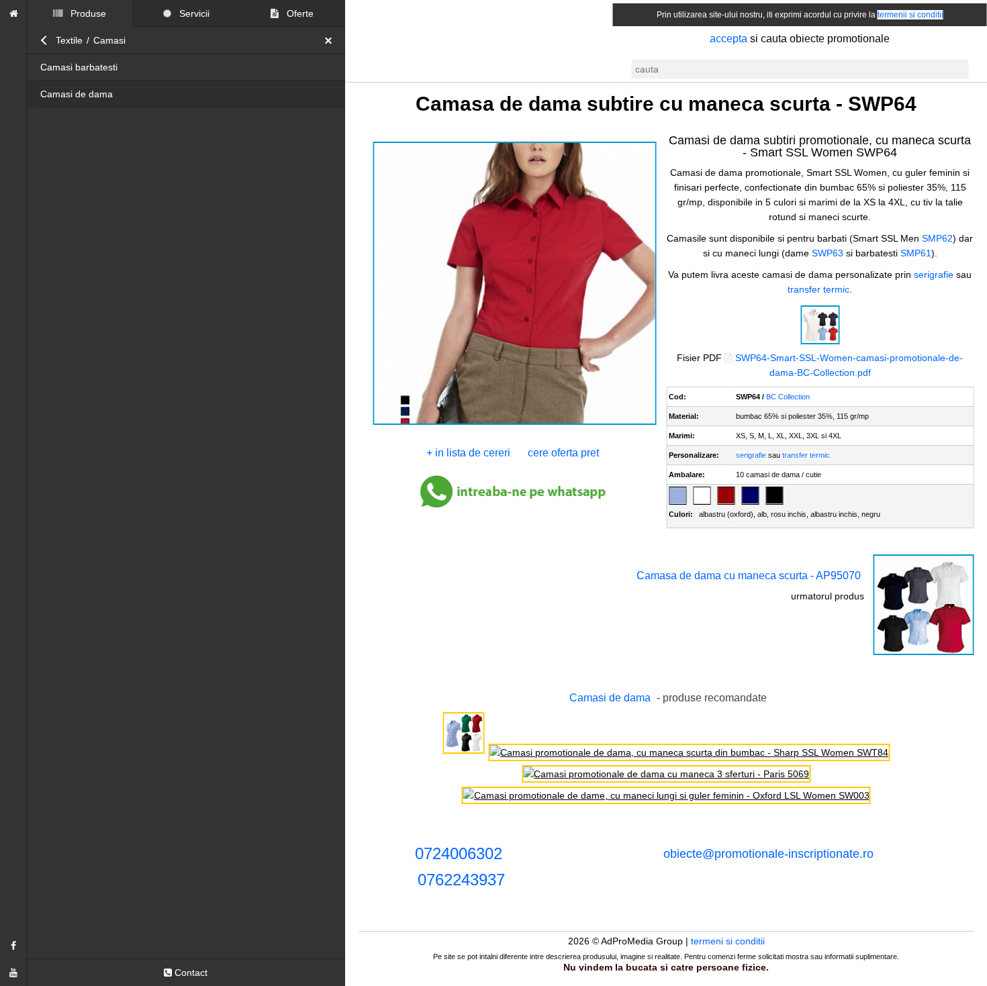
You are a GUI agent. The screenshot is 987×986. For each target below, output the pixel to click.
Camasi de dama (76, 94)
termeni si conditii (728, 941)
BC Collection (788, 397)
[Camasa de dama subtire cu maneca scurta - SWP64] (515, 423)
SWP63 (827, 253)
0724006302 (458, 853)
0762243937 (461, 880)
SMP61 (915, 253)
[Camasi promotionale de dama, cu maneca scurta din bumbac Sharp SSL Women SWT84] (689, 752)
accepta (728, 38)
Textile (69, 40)
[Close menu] (331, 40)
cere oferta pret (563, 452)
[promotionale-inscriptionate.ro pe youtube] (13, 972)
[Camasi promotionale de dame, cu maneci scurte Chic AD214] (463, 752)
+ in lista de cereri (468, 452)
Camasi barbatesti (78, 67)
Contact (189, 972)
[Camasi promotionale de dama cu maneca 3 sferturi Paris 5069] (666, 774)
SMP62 (937, 238)
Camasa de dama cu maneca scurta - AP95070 (749, 575)
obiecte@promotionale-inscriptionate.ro (768, 853)
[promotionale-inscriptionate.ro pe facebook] (13, 945)
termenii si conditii (910, 14)
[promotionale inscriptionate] (13, 13)
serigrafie (933, 274)
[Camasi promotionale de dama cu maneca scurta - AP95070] (923, 653)
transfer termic (818, 289)
